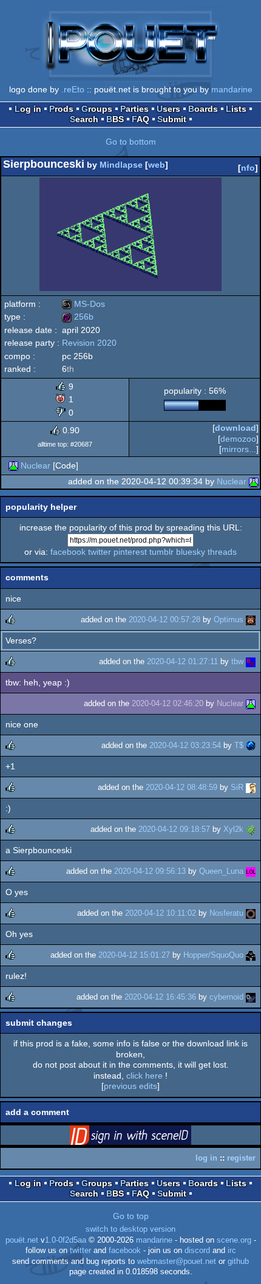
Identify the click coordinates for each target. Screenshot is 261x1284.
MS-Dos (83, 304)
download (235, 428)
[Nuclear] (13, 465)
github (238, 1261)
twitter (99, 552)
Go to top (131, 1216)
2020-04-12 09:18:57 (174, 829)
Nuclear (35, 465)
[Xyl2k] (251, 829)
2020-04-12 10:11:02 (160, 913)
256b (77, 316)
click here (144, 1075)
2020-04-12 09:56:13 (150, 871)
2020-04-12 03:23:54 (185, 745)
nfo (248, 168)
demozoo (238, 439)
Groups (96, 109)
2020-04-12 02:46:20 (167, 703)
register (241, 1157)
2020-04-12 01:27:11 (182, 661)
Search (84, 119)
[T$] (251, 745)
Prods (61, 109)
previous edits (130, 1086)
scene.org (234, 1240)
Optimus (228, 619)
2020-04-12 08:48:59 (181, 787)
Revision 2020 (89, 343)
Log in (28, 109)
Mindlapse (121, 165)
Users (168, 109)
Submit (171, 119)
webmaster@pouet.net (176, 1261)
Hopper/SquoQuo (213, 955)
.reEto (72, 89)
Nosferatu (226, 913)
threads (222, 552)
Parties (134, 109)
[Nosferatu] (251, 913)
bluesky (190, 552)
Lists (236, 109)
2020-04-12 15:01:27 (134, 955)
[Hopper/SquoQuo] (251, 955)
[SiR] (251, 787)
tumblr (161, 552)
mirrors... (239, 449)
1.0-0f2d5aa (65, 1240)
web (156, 165)
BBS (115, 119)
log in (206, 1157)
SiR (237, 787)
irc (232, 1250)
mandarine (232, 89)
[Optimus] (251, 619)
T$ (238, 745)
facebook (68, 552)
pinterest (130, 552)
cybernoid (226, 996)
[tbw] (251, 661)
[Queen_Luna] (251, 871)
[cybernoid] (251, 996)
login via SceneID (149, 1137)
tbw (237, 661)
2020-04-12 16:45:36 (160, 996)
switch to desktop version (130, 1229)
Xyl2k (233, 829)
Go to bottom (131, 141)
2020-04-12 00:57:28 (164, 619)
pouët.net (21, 1240)
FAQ (140, 119)
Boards (203, 109)
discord (197, 1250)
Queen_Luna (221, 871)
